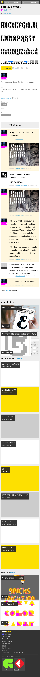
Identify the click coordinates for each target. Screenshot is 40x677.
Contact (4, 650)
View (32, 61)
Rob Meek (20, 652)
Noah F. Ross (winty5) (21, 185)
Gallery (16, 2)
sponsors (18, 656)
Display (4, 104)
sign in (8, 290)
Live (24, 2)
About (4, 646)
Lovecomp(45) (6, 114)
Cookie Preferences (8, 641)
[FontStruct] (2, 2)
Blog (12, 572)
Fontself (16, 670)
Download (8, 68)
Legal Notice (6, 643)
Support (33, 2)
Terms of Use (6, 636)
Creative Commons (6, 98)
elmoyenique (7, 13)
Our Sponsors (6, 648)
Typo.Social (7, 634)
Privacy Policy (6, 639)
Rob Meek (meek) (20, 276)
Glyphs (5, 670)
